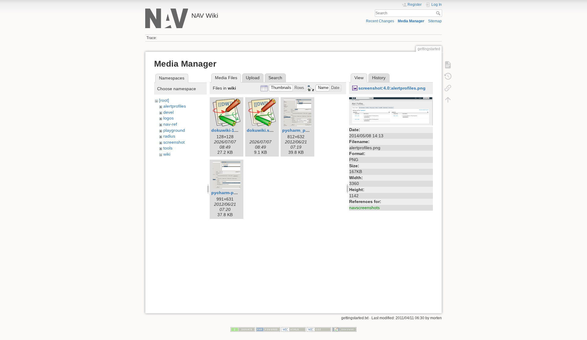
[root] (164, 100)
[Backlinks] (448, 88)
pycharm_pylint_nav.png (308, 130)
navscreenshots (364, 207)
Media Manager (411, 21)
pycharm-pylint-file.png (235, 192)
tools (167, 148)
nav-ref (170, 124)
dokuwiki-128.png (230, 130)
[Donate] (243, 329)
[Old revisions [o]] (448, 76)
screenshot (174, 142)
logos (168, 118)
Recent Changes (380, 21)
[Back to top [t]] (448, 99)
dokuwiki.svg (261, 130)
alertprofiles (174, 106)
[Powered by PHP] (268, 329)
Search (439, 13)
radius (169, 136)
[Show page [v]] (448, 65)
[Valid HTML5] (293, 329)
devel (168, 112)
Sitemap (435, 21)
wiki (166, 154)
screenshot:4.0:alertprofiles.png (392, 88)
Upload (253, 77)
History (379, 77)
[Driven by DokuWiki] (344, 329)
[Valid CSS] (319, 329)
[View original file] (391, 111)
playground (174, 130)
